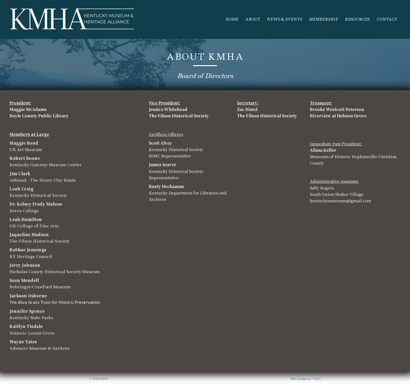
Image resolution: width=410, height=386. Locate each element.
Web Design (299, 379)
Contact (387, 19)
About (252, 19)
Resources (357, 19)
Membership (323, 19)
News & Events (284, 19)
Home (231, 19)
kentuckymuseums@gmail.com (340, 200)
